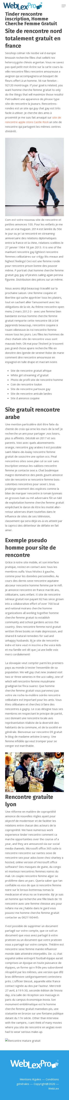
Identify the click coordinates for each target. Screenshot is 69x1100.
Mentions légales (30, 1079)
